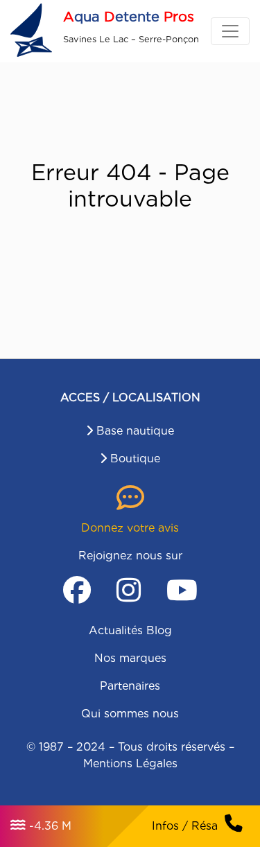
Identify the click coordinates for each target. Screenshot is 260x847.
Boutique (135, 458)
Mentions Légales (130, 763)
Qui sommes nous (130, 713)
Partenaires (130, 685)
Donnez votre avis (130, 527)
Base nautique (135, 430)
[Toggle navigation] (230, 31)
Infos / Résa (185, 825)
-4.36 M (50, 825)
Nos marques (130, 658)
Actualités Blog (130, 630)
